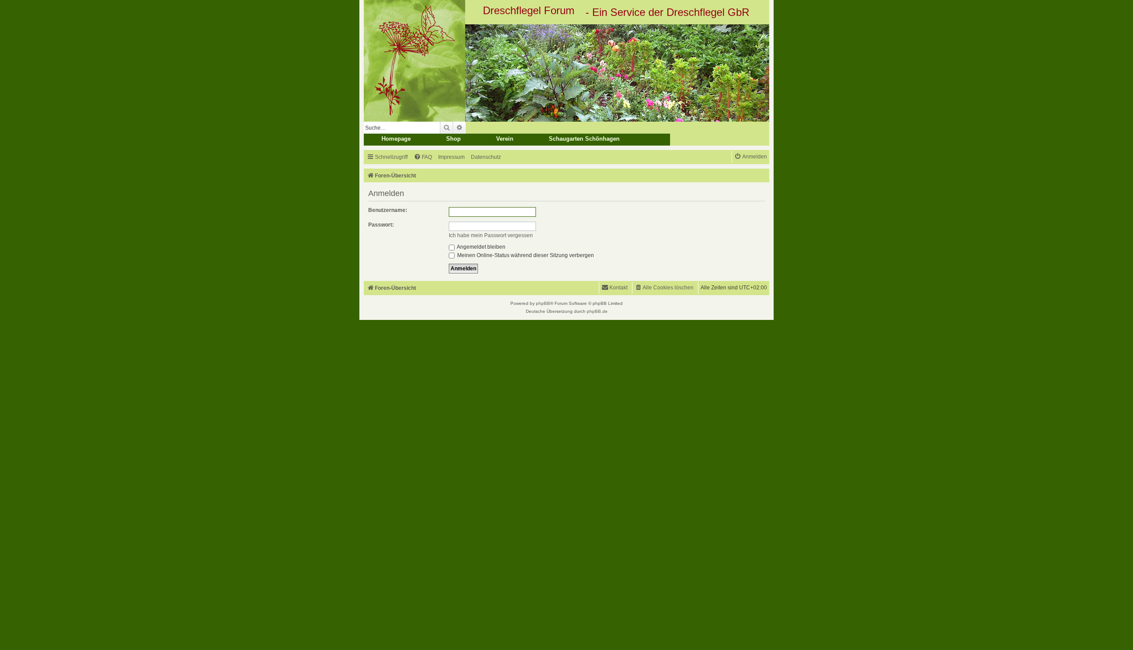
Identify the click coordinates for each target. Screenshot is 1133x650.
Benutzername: (387, 210)
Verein (504, 138)
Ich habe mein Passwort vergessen (491, 235)
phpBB (543, 303)
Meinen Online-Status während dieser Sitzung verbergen (525, 255)
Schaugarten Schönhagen (584, 138)
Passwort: (381, 225)
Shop (453, 138)
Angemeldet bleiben (480, 247)
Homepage (396, 138)
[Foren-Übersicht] (566, 73)
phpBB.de (597, 311)
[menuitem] (423, 157)
